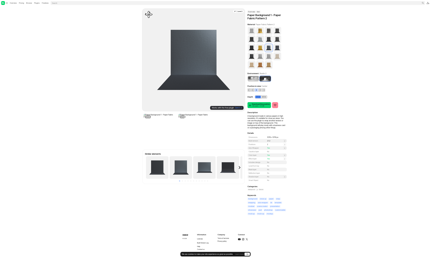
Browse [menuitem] (29, 3)
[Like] (275, 105)
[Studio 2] (265, 79)
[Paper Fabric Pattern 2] (269, 48)
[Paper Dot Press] (277, 31)
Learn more (239, 254)
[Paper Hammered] (260, 39)
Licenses (200, 239)
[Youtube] (239, 239)
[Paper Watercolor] (252, 39)
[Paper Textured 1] (252, 48)
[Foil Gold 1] (260, 31)
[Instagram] (243, 239)
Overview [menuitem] (13, 3)
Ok (247, 254)
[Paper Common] (252, 56)
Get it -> (238, 108)
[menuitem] (7, 3)
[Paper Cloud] (269, 39)
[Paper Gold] (260, 48)
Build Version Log (203, 243)
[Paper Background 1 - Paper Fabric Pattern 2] (157, 167)
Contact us (201, 249)
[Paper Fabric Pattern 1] (277, 48)
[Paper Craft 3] (260, 65)
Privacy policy (222, 241)
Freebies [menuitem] (45, 3)
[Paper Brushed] (269, 56)
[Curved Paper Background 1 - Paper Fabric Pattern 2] (204, 167)
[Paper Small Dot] (277, 39)
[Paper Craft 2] (252, 65)
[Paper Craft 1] (277, 56)
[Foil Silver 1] (269, 31)
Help (198, 246)
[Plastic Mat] (260, 56)
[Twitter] (247, 239)
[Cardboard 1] (269, 65)
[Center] (256, 90)
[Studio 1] (253, 79)
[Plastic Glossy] (252, 31)
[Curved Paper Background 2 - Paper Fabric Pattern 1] (228, 167)
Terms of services (223, 238)
